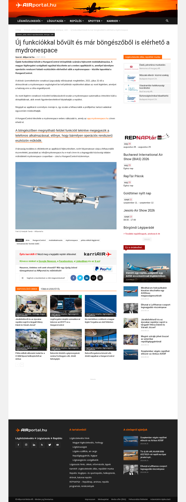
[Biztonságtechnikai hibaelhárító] (131, 99)
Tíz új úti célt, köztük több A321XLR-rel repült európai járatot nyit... (153, 454)
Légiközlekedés (28, 21)
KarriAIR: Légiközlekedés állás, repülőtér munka (91, 468)
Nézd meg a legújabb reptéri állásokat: (56, 254)
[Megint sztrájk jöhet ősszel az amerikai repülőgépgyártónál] (131, 340)
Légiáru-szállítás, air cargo (85, 451)
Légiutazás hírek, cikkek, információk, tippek (90, 464)
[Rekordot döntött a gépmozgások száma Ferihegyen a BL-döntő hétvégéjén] (66, 340)
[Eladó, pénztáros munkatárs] (131, 68)
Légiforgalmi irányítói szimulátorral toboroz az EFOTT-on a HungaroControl (65, 322)
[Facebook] (18, 445)
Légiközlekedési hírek (79, 438)
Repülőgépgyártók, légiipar (85, 455)
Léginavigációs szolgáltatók (85, 460)
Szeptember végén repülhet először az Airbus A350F (155, 352)
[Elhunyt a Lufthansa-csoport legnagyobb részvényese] (131, 308)
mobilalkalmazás (55, 240)
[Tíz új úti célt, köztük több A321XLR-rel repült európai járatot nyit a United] (131, 455)
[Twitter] (50, 445)
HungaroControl (39, 240)
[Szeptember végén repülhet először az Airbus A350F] (131, 355)
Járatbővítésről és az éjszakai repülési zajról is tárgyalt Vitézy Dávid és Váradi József (28, 322)
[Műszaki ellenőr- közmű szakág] (131, 78)
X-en (97, 261)
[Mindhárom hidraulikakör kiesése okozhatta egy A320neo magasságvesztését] (131, 291)
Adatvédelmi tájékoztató (160, 499)
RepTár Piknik (134, 176)
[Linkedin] (34, 445)
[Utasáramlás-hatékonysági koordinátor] (131, 88)
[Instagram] (26, 445)
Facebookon (66, 261)
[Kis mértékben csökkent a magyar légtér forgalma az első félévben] (101, 306)
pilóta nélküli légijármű (90, 240)
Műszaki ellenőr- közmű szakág (154, 75)
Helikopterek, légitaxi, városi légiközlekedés (26, 348)
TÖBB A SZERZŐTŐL (50, 289)
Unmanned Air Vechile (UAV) (28, 244)
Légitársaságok (80, 447)
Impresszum (90, 499)
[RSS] (42, 445)
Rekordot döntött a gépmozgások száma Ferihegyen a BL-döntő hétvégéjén (65, 356)
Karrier (112, 21)
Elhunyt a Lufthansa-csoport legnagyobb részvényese (155, 306)
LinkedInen (82, 261)
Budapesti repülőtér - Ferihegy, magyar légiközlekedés (30, 314)
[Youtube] (57, 445)
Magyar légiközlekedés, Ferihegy (88, 442)
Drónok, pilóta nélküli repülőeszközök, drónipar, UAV (46, 30)
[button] (167, 21)
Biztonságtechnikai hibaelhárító (154, 96)
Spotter (94, 21)
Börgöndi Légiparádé (139, 227)
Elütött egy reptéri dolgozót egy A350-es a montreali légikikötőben (145, 274)
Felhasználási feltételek (138, 499)
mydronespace (72, 240)
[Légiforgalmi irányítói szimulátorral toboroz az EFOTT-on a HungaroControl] (66, 306)
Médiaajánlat (103, 499)
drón (27, 240)
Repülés (76, 21)
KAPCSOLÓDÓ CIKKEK (27, 289)
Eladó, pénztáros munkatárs (152, 65)
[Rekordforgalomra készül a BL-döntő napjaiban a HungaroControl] (101, 340)
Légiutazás (55, 21)
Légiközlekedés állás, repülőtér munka (142, 57)
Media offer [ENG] (118, 499)
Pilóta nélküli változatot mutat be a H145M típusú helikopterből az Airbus (30, 356)
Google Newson (47, 261)
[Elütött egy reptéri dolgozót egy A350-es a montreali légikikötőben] (147, 268)
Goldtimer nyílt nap (137, 193)
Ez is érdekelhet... (134, 247)
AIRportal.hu (28, 57)
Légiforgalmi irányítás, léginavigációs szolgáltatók (65, 314)
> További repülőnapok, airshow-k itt (142, 234)
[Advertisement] (93, 399)
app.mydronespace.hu (97, 118)
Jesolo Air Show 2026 (139, 210)
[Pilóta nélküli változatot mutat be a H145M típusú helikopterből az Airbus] (31, 340)
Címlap (18, 30)
